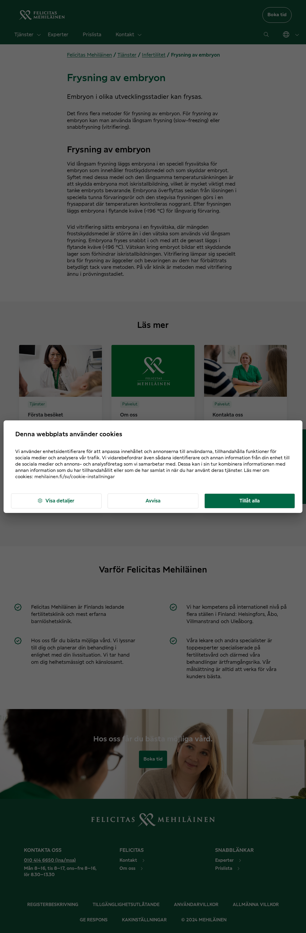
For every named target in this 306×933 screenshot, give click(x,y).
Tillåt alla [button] (249, 501)
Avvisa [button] (153, 501)
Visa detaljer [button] (59, 501)
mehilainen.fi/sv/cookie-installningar (74, 477)
